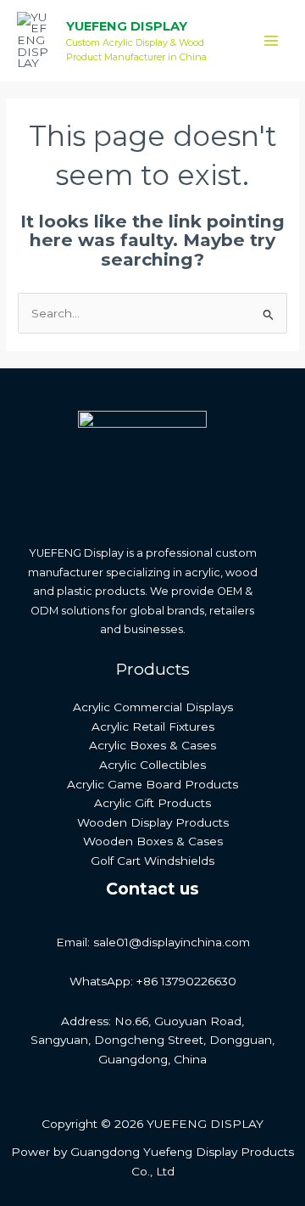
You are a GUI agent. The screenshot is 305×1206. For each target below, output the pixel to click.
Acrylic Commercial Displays (153, 707)
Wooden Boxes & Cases (153, 841)
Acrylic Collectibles (152, 764)
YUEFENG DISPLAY (126, 26)
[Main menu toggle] (271, 41)
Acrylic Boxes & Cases (152, 745)
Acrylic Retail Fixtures (153, 726)
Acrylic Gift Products (152, 803)
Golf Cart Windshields (152, 860)
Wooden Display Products (153, 822)
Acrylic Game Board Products (152, 784)
